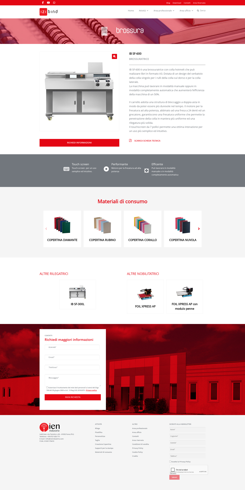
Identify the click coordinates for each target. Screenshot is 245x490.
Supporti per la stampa (104, 448)
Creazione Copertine (103, 444)
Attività (142, 10)
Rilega (97, 428)
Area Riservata (199, 3)
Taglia (97, 440)
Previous (46, 229)
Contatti (187, 3)
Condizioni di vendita (140, 444)
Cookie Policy (137, 452)
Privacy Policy (137, 448)
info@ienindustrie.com (54, 439)
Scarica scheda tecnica (147, 140)
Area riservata (138, 440)
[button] (114, 56)
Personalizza (100, 436)
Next (199, 229)
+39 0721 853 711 (53, 436)
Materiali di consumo (103, 452)
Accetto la (181, 462)
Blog (168, 3)
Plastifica (98, 432)
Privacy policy (91, 390)
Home (131, 10)
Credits (135, 456)
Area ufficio (185, 10)
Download (177, 3)
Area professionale (163, 10)
